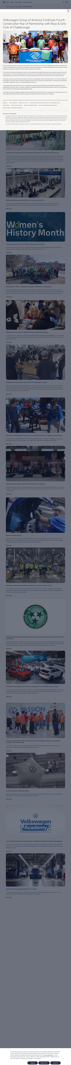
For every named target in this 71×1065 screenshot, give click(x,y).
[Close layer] (68, 11)
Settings (33, 1063)
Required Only (44, 1063)
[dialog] (35, 1056)
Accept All (55, 1063)
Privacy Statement (48, 1055)
